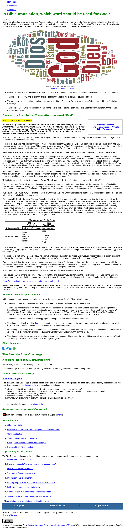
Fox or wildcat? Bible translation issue (23, 447)
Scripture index (102, 505)
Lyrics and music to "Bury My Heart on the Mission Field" (31, 464)
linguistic (39, 323)
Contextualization (14, 434)
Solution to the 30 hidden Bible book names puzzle (29, 492)
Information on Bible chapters (20, 478)
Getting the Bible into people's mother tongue (26, 443)
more (59, 415)
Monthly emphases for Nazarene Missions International (31, 483)
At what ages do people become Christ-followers (28, 501)
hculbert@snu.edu (35, 404)
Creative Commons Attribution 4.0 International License (50, 525)
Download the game (12, 378)
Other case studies (15, 425)
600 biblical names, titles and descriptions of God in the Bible (33, 430)
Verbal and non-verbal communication (23, 438)
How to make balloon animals (20, 469)
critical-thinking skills (27, 385)
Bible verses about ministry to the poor (23, 487)
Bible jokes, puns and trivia (19, 459)
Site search (12, 6)
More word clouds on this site (62, 89)
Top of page (18, 505)
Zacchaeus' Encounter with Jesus (21, 473)
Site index (11, 10)
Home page (12, 2)
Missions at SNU (58, 505)
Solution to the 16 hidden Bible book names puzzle (29, 496)
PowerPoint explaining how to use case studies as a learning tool (30, 281)
